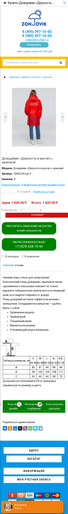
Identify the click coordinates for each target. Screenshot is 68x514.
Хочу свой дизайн (13, 406)
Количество (10, 210)
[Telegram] (40, 428)
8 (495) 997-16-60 (36, 32)
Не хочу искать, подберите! (34, 406)
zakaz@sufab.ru (37, 40)
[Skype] (35, 428)
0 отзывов (24, 191)
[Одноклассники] (10, 428)
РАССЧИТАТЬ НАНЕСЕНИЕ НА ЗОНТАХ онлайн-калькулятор (29, 228)
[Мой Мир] (15, 428)
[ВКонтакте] (5, 428)
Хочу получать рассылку (54, 406)
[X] (20, 428)
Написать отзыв (43, 191)
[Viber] (25, 428)
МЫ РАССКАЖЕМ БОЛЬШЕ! (29, 244)
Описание (8, 265)
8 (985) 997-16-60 (36, 36)
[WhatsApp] (30, 428)
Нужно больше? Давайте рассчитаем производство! (33, 184)
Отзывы (19, 265)
